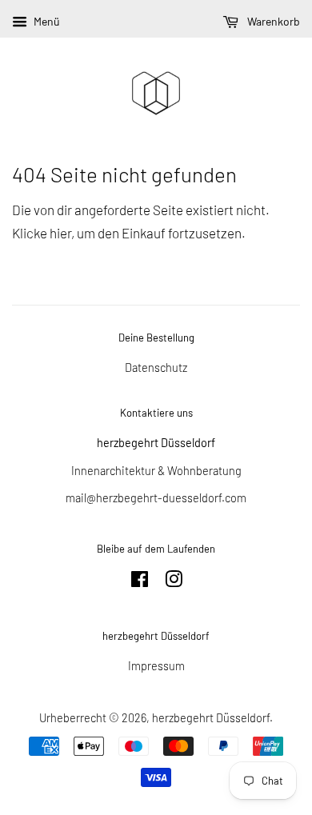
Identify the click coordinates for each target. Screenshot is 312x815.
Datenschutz (156, 367)
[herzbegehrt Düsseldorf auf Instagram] (173, 582)
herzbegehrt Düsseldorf (211, 718)
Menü (45, 21)
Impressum (156, 666)
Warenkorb (272, 21)
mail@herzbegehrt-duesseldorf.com (156, 498)
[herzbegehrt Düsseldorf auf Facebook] (139, 582)
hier (60, 233)
